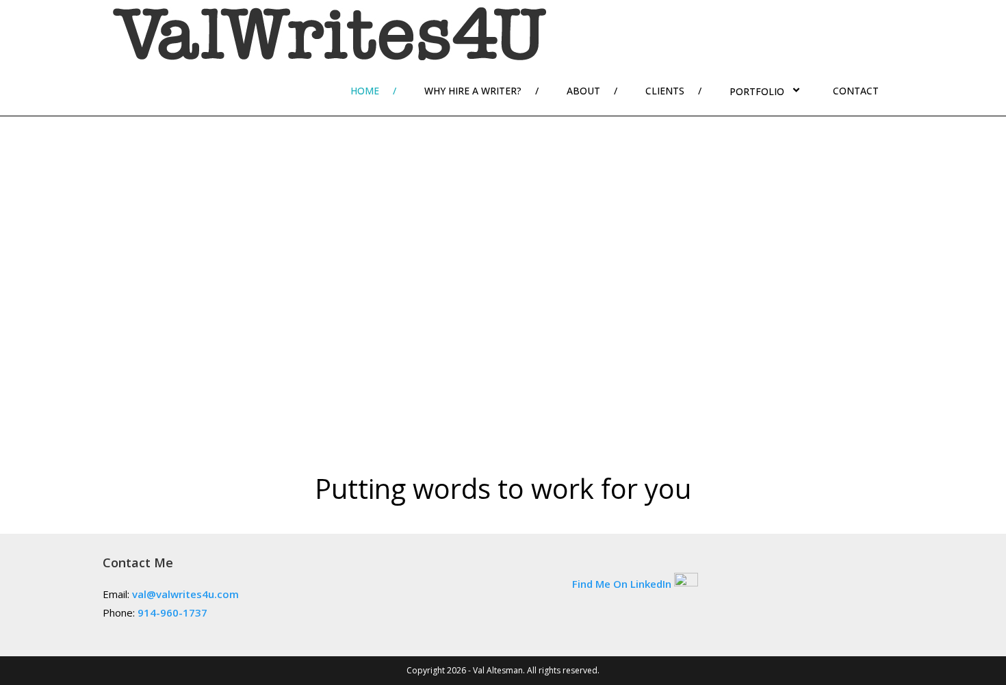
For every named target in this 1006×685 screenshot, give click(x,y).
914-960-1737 (172, 612)
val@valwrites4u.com (185, 594)
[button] (28, 280)
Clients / (673, 90)
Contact (856, 90)
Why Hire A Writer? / (481, 90)
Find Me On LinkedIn (621, 583)
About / (592, 90)
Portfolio (757, 91)
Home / (373, 90)
